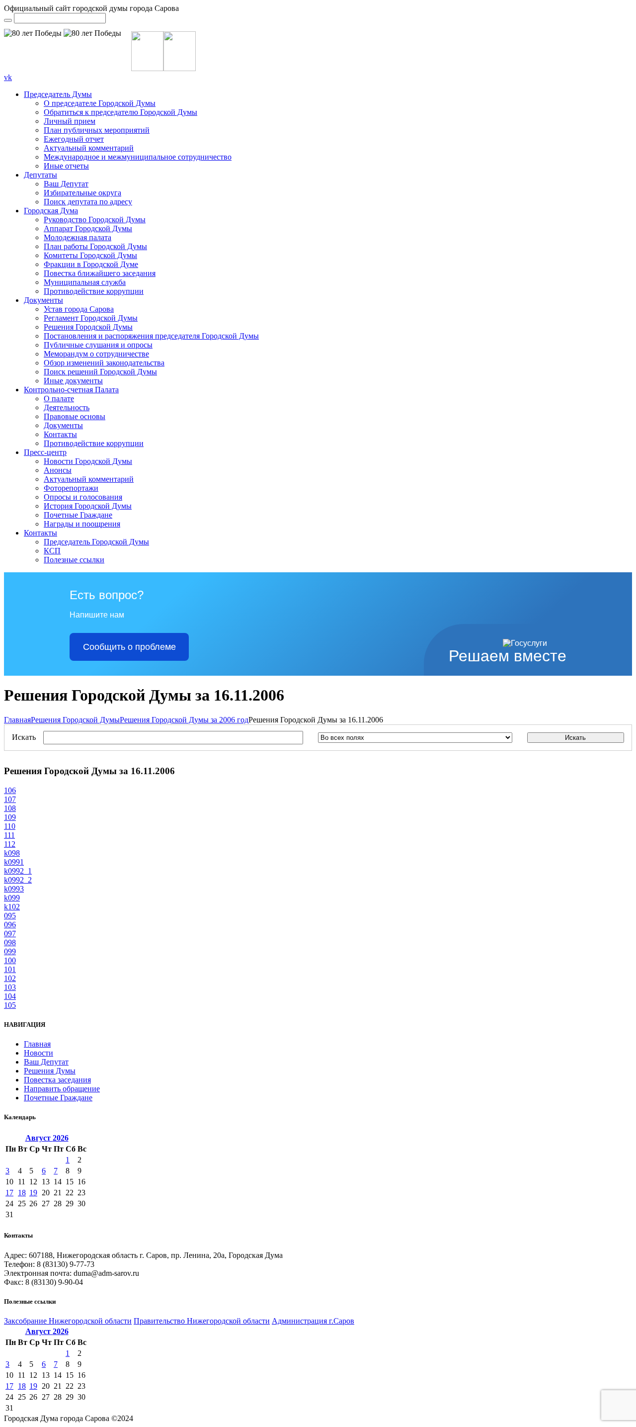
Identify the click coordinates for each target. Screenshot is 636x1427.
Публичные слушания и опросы (98, 345)
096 (10, 924)
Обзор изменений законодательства (104, 362)
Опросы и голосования (83, 497)
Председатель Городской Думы (96, 541)
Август (47, 1138)
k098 (12, 853)
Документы (43, 300)
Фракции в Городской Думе (91, 264)
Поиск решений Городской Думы (100, 371)
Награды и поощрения (82, 524)
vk (8, 77)
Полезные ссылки (74, 559)
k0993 (14, 889)
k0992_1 (18, 871)
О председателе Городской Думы (100, 103)
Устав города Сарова (79, 309)
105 (10, 1005)
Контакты (60, 434)
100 (10, 960)
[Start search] (8, 20)
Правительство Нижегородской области (202, 1321)
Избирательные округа (82, 192)
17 (9, 1192)
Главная (17, 719)
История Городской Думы (88, 506)
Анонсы (58, 470)
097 (10, 933)
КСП (52, 550)
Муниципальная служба (85, 282)
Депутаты (40, 175)
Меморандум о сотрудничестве (96, 354)
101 (10, 969)
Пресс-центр (45, 452)
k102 (12, 906)
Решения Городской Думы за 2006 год (184, 719)
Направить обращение (62, 1088)
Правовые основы (74, 416)
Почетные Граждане (78, 515)
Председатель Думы (58, 94)
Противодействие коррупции (94, 291)
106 (10, 790)
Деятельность (66, 407)
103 (10, 987)
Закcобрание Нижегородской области (68, 1321)
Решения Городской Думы (88, 327)
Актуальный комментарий (89, 148)
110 (9, 826)
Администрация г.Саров (313, 1321)
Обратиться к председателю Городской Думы (120, 112)
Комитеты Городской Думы (90, 255)
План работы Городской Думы (95, 246)
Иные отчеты (66, 166)
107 (10, 799)
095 (10, 915)
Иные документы (73, 380)
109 (10, 817)
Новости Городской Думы (88, 461)
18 (22, 1192)
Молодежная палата (77, 237)
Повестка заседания (57, 1079)
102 (10, 978)
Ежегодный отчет (74, 139)
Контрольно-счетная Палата (71, 389)
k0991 (14, 862)
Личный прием (69, 121)
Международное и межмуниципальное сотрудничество (138, 157)
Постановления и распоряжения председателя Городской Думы (151, 336)
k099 (12, 897)
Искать (24, 737)
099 (10, 951)
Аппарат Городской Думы (88, 228)
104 (10, 996)
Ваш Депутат (66, 183)
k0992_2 (18, 880)
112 (9, 844)
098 (10, 942)
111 (9, 835)
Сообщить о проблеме (129, 647)
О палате (59, 398)
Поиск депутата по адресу (88, 201)
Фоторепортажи (71, 488)
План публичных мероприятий (97, 130)
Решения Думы (50, 1071)
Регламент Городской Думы (91, 318)
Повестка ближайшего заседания (100, 273)
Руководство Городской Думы (95, 219)
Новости (38, 1053)
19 (33, 1192)
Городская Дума (51, 210)
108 (10, 808)
